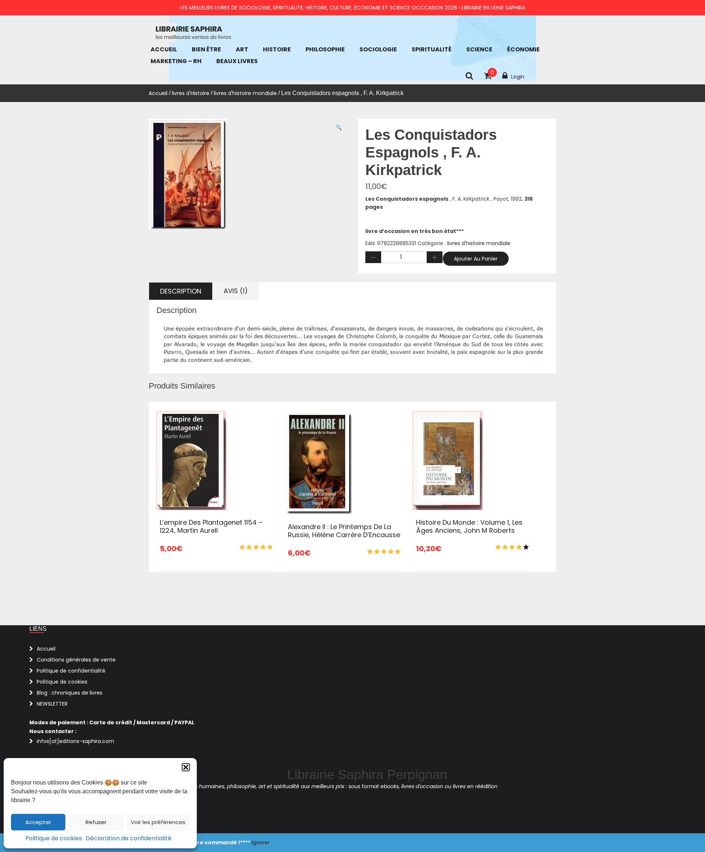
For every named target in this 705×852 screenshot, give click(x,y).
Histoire (277, 49)
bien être (206, 49)
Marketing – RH (176, 61)
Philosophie (325, 49)
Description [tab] (180, 291)
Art (242, 49)
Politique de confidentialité (71, 670)
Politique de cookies (53, 838)
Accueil (164, 49)
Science (479, 49)
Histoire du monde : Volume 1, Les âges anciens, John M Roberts (469, 526)
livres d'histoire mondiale (245, 93)
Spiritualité (432, 49)
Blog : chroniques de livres (69, 692)
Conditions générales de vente (76, 659)
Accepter (38, 822)
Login (517, 76)
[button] (185, 767)
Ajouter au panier (476, 258)
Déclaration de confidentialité (128, 838)
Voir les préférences (158, 822)
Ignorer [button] (261, 842)
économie (523, 49)
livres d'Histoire (190, 93)
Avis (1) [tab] (236, 290)
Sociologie (378, 49)
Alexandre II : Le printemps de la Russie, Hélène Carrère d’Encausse (344, 530)
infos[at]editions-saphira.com (75, 741)
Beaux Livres (237, 61)
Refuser (96, 822)
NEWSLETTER (52, 703)
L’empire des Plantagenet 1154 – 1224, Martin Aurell (211, 526)
